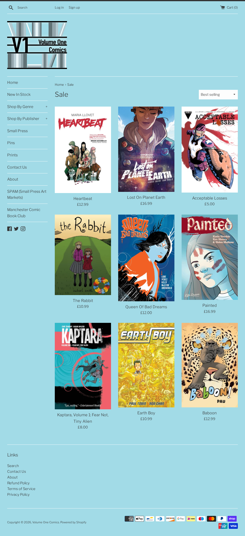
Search (13, 466)
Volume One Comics (45, 522)
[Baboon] (210, 365)
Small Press (17, 131)
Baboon (209, 413)
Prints (12, 155)
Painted (209, 305)
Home (12, 82)
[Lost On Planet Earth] (146, 149)
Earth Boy (146, 413)
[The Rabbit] (83, 255)
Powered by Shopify (73, 522)
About (12, 179)
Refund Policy (18, 483)
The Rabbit (83, 300)
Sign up (74, 7)
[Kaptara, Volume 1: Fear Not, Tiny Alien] (83, 366)
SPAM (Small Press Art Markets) (26, 194)
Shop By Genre (27, 106)
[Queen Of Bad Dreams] (146, 258)
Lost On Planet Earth (146, 197)
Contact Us (17, 167)
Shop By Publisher (27, 118)
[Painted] (210, 257)
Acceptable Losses (209, 198)
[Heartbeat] (83, 150)
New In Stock (19, 94)
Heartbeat (82, 198)
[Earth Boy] (146, 365)
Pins (11, 143)
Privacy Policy (18, 494)
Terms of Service (21, 489)
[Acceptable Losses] (210, 150)
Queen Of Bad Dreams (146, 306)
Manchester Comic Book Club (23, 212)
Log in (59, 7)
